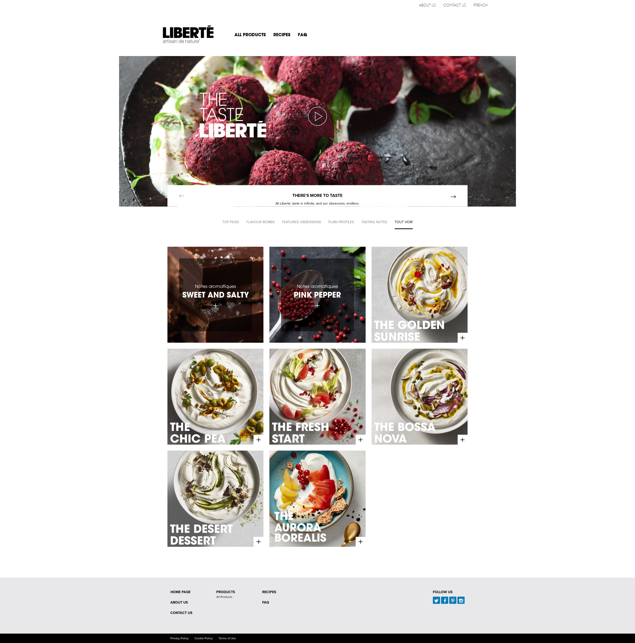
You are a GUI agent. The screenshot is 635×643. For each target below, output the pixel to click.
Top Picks (230, 222)
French (480, 5)
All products (250, 34)
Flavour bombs (260, 222)
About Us (427, 5)
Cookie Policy (203, 638)
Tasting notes (374, 222)
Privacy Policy (179, 638)
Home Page (180, 592)
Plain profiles (341, 222)
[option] (317, 131)
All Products (224, 597)
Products (225, 592)
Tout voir (404, 222)
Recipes (281, 34)
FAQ (302, 34)
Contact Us (454, 5)
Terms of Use (227, 638)
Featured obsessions (301, 222)
